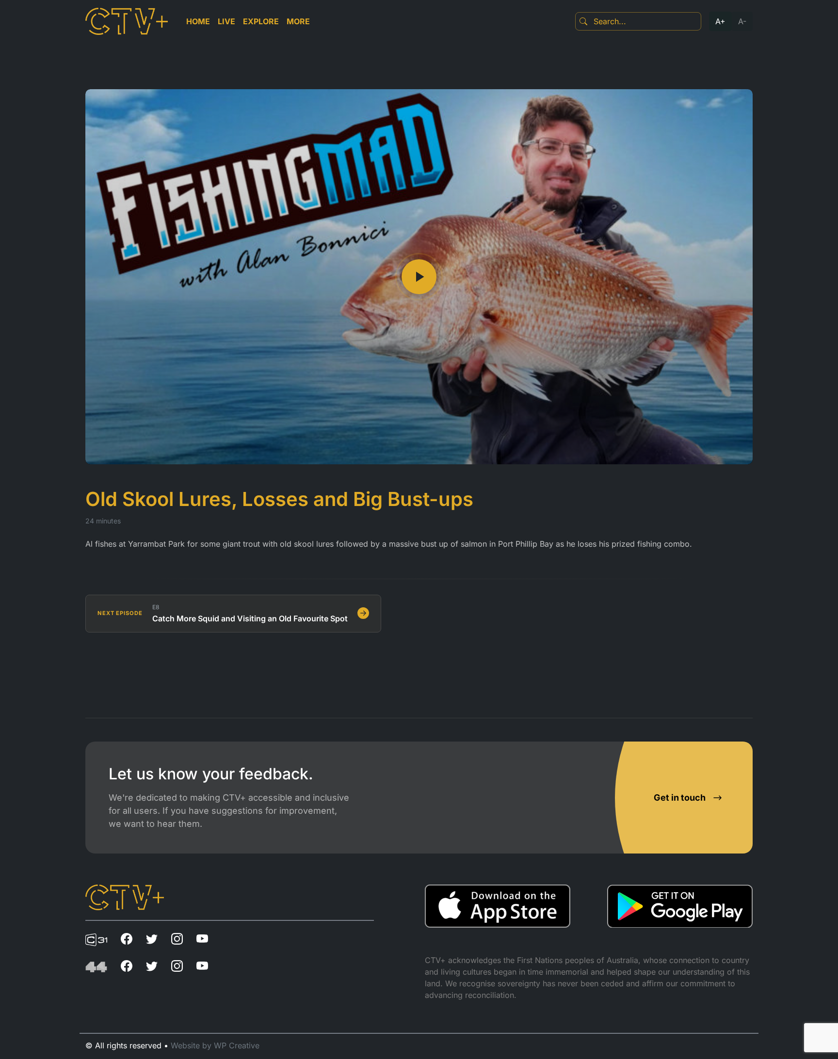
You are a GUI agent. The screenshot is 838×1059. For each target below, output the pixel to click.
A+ (720, 21)
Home (198, 21)
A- (742, 21)
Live (226, 21)
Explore (261, 21)
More (298, 21)
